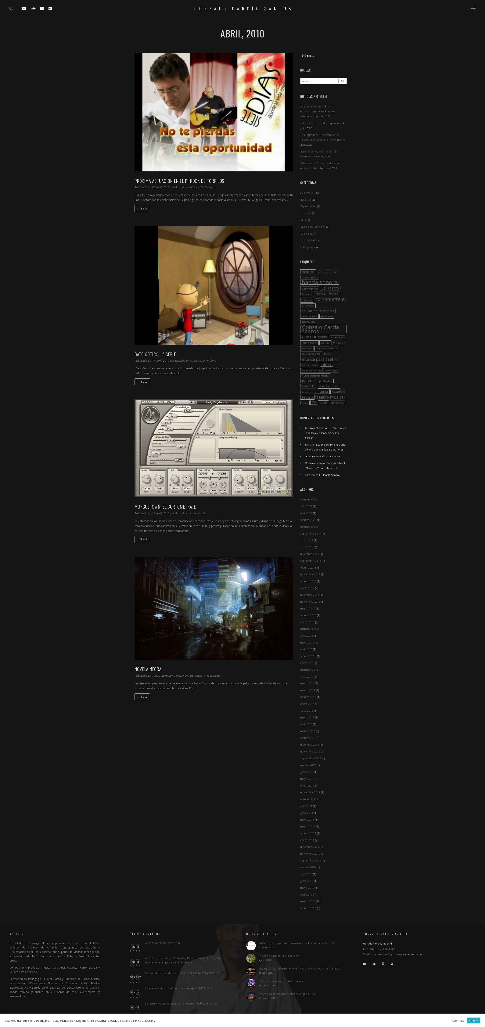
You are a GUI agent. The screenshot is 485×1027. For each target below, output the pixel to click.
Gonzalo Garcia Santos (320, 329)
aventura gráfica (310, 277)
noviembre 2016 (310, 601)
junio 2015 (306, 635)
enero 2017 (307, 588)
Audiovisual (197, 360)
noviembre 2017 (310, 574)
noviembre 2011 (310, 792)
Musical (328, 354)
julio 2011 (306, 806)
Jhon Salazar (309, 343)
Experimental (308, 206)
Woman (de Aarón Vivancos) (162, 943)
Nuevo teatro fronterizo (315, 375)
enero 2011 (307, 840)
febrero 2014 (308, 697)
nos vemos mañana (311, 370)
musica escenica (311, 354)
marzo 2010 (307, 901)
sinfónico (306, 392)
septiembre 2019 (310, 533)
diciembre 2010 (309, 847)
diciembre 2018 (309, 554)
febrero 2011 (308, 833)
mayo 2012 (307, 778)
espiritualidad (308, 322)
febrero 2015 (308, 656)
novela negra (331, 370)
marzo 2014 (307, 690)
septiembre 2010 (310, 860)
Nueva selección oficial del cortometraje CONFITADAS (178, 988)
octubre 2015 (308, 629)
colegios (320, 294)
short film (308, 386)
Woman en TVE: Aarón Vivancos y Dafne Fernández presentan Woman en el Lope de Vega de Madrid (183, 960)
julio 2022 (306, 506)
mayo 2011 (307, 819)
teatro (307, 397)
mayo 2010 (307, 887)
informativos (337, 337)
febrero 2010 (308, 908)
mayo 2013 (307, 717)
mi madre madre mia (327, 348)
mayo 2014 (307, 683)
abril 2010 (306, 894)
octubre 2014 (308, 669)
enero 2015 (307, 663)
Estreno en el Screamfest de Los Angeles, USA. (287, 994)
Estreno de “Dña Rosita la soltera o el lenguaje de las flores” (325, 433)
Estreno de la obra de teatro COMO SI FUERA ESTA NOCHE (181, 973)
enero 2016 (307, 622)
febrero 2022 (308, 520)
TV (314, 402)
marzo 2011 (307, 826)
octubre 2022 (308, 499)
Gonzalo (180, 187)
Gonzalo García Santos (243, 8)
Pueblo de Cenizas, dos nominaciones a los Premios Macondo (317, 111)
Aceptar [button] (473, 1020)
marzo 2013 (307, 731)
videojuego (337, 403)
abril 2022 (306, 513)
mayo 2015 (307, 642)
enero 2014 (307, 704)
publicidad (325, 381)
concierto (307, 300)
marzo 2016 (307, 608)
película (308, 381)
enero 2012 (307, 785)
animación (308, 272)
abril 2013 (306, 724)
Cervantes (307, 294)
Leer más (142, 208)
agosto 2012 (308, 765)
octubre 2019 (308, 526)
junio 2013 (306, 710)
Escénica (305, 199)
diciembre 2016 (309, 595)
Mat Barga (338, 343)
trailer (305, 403)
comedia (333, 294)
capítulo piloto (310, 288)
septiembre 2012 (310, 758)
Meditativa (307, 348)
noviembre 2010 (310, 853)
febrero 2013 (308, 738)
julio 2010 (306, 874)
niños (327, 364)
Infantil (211, 360)
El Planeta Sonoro (329, 456)
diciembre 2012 (309, 744)
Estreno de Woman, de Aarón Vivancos (283, 981)
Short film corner (328, 386)
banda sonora (320, 282)
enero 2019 (307, 547)
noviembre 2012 (310, 751)
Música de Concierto (203, 187)
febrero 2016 (308, 615)
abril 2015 (306, 649)
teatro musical (331, 397)
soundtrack (338, 392)
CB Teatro (330, 288)
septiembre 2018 (310, 561)
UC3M (323, 403)
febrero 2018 (308, 567)
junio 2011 (306, 813)
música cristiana (310, 365)
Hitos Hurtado (314, 337)
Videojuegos (213, 675)
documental (308, 305)
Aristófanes (327, 271)
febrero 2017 (308, 581)
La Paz (325, 343)
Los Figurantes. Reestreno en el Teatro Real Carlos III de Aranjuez (299, 968)
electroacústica (309, 316)
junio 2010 (306, 881)
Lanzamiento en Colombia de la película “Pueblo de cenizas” (182, 1003)
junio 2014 (306, 676)
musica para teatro (320, 359)
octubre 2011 (308, 799)
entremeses (327, 316)
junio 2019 (306, 540)
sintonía (321, 391)
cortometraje (329, 299)
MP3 (303, 220)
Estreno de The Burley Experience (321, 123)
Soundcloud (307, 240)
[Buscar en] (342, 81)
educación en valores (318, 311)
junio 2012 (306, 772)
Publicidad (306, 233)
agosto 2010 (308, 867)
